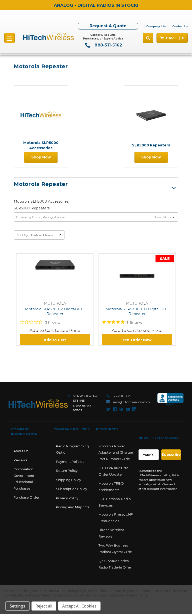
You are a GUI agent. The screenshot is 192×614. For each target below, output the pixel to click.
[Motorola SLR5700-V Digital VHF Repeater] (55, 278)
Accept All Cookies (79, 606)
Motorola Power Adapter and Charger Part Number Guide (115, 452)
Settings (17, 606)
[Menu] (9, 38)
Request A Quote (108, 25)
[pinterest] (121, 409)
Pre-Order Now (137, 340)
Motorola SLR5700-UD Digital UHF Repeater (137, 311)
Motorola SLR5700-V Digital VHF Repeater (55, 311)
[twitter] (108, 409)
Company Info (156, 26)
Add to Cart (55, 340)
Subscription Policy (71, 489)
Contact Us (180, 26)
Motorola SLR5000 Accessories (41, 201)
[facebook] (115, 409)
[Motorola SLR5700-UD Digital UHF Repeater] (137, 278)
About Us (21, 451)
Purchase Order (27, 497)
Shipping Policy (68, 480)
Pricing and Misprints (72, 507)
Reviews (20, 460)
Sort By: (23, 235)
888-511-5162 (107, 45)
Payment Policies (70, 462)
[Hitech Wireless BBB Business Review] (170, 401)
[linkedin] (134, 409)
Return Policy (67, 471)
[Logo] (38, 403)
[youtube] (128, 409)
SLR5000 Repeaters (32, 208)
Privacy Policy (67, 498)
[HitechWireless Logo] (48, 36)
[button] (96, 217)
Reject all (44, 606)
